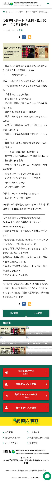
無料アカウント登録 (26, 384)
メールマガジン (11, 443)
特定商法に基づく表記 (39, 438)
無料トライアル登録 (26, 407)
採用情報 (33, 443)
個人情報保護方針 (12, 438)
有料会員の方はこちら (26, 372)
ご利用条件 (34, 432)
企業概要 (9, 432)
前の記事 (14, 313)
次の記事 (38, 313)
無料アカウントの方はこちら (26, 396)
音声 (21, 30)
